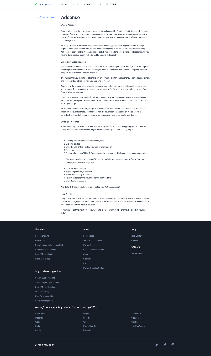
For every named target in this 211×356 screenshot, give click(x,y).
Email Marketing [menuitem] (42, 291)
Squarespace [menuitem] (137, 318)
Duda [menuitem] (37, 326)
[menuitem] (63, 4)
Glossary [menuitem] (87, 259)
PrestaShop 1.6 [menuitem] (89, 326)
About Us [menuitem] (87, 254)
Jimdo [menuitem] (38, 330)
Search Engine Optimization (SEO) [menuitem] (49, 245)
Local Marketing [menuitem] (42, 236)
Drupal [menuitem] (86, 314)
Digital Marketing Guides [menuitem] (48, 271)
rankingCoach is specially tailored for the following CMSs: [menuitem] (66, 307)
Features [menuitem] (40, 229)
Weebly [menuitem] (134, 322)
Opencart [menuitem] (87, 330)
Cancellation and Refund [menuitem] (93, 250)
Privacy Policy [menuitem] (89, 245)
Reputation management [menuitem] (45, 250)
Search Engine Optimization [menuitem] (47, 282)
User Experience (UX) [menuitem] (44, 296)
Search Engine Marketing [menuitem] (45, 278)
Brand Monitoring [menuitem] (42, 259)
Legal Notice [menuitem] (88, 236)
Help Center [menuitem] (136, 236)
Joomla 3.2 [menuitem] (136, 314)
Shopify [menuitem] (86, 318)
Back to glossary (46, 17)
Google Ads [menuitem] (40, 240)
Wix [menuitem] (84, 322)
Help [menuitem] (134, 229)
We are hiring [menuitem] (136, 253)
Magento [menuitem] (39, 318)
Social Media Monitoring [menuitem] (45, 254)
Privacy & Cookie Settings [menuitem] (94, 268)
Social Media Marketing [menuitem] (45, 287)
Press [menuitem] (86, 263)
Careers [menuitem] (135, 246)
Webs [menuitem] (37, 322)
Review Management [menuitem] (44, 301)
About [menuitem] (86, 229)
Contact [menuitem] (134, 240)
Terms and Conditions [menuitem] (92, 240)
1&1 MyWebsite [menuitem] (138, 326)
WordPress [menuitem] (40, 314)
